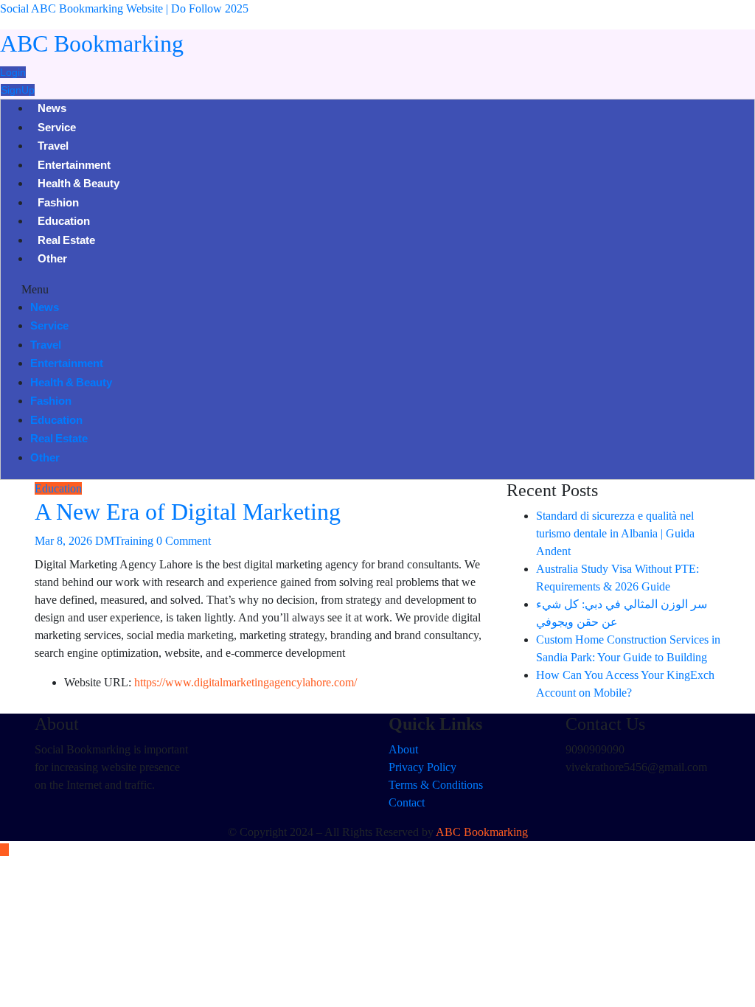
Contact (407, 802)
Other (52, 260)
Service (57, 129)
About (403, 749)
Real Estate (66, 241)
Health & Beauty (78, 185)
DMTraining (124, 540)
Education (64, 222)
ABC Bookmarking (92, 43)
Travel (53, 147)
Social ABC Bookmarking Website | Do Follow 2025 (124, 8)
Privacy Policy (422, 767)
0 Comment (183, 540)
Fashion (58, 204)
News (52, 109)
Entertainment (74, 166)
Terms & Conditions (436, 784)
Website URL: (97, 682)
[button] (377, 290)
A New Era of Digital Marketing (188, 511)
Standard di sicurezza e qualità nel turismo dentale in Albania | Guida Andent (615, 533)
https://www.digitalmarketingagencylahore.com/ (245, 682)
